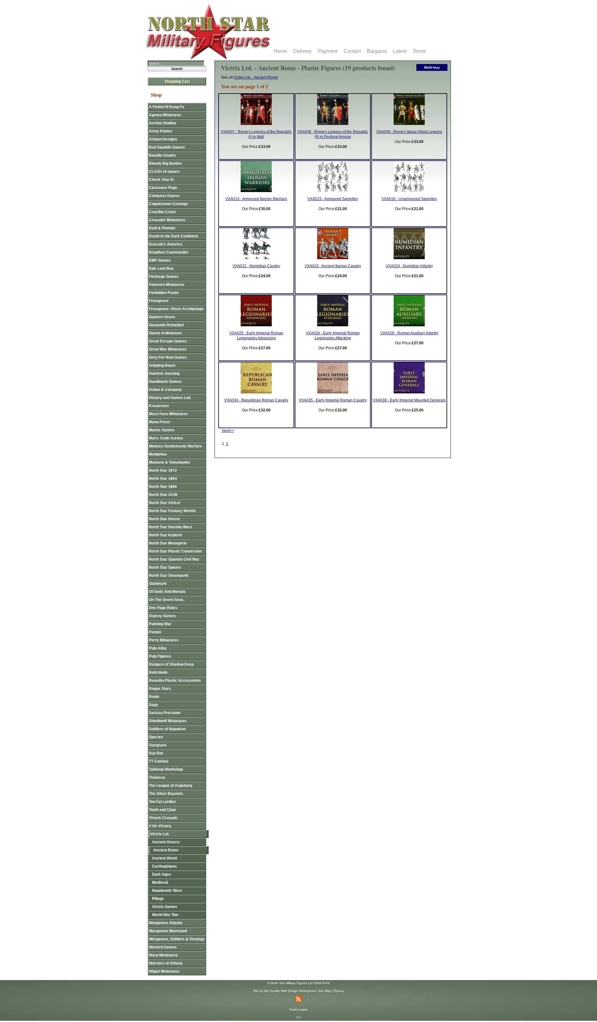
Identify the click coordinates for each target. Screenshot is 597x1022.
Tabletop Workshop (166, 769)
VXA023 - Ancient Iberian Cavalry (333, 266)
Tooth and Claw (162, 810)
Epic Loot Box (161, 268)
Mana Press (159, 422)
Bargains (377, 51)
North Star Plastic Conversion (175, 551)
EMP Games (160, 260)
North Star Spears (165, 567)
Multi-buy (432, 67)
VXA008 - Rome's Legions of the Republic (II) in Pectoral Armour (332, 134)
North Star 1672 (163, 470)
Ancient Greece (166, 842)
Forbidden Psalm (164, 293)
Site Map (324, 990)
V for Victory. (160, 826)
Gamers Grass (162, 317)
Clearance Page (163, 188)
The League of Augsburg (170, 785)
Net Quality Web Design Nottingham (290, 990)
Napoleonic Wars (167, 890)
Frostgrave (159, 301)
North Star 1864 (163, 478)
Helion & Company (165, 389)
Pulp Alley (158, 648)
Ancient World (164, 858)
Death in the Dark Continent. (174, 236)
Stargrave (158, 745)
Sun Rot (156, 753)
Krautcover (159, 406)
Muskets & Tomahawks (169, 462)
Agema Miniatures (165, 115)
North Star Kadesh (165, 535)
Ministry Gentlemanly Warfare (175, 446)
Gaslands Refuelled (166, 325)
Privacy (339, 990)
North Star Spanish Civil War (174, 559)
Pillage (158, 898)
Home (280, 51)
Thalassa (157, 777)
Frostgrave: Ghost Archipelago (176, 309)
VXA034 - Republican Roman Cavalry (256, 400)
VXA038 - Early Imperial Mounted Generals (409, 400)
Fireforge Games (164, 276)
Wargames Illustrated (168, 931)
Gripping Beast (162, 365)
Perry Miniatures (163, 640)
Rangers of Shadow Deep (171, 664)
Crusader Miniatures (167, 220)
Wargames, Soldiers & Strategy (177, 939)
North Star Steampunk (168, 575)
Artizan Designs (163, 139)
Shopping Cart (177, 81)
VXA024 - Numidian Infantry (409, 266)
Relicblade (158, 672)
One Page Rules (163, 608)
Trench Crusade (163, 818)
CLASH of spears (164, 171)
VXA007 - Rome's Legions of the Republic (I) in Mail (256, 134)
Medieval (160, 882)
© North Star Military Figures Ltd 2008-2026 (298, 983)
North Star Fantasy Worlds (172, 511)
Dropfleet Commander (168, 252)
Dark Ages (161, 874)
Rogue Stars (160, 688)
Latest (399, 51)
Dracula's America (165, 244)
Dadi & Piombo (162, 228)
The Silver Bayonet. (166, 793)
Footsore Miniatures (166, 284)
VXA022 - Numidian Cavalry (256, 266)
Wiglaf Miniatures (164, 971)
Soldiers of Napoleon (167, 729)
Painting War (160, 624)
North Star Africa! (164, 503)
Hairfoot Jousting (164, 373)
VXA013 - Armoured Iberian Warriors (256, 199)
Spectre (156, 737)
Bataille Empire (162, 155)
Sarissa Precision (164, 713)
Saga (153, 705)
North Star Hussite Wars (170, 527)
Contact (352, 51)
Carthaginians (164, 866)
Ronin (154, 696)
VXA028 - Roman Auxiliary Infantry (409, 333)
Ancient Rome (165, 850)
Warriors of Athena (166, 963)
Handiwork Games (165, 381)
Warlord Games (163, 947)
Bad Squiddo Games (167, 147)
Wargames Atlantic (166, 923)
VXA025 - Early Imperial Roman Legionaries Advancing (256, 335)
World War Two (165, 915)
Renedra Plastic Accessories (175, 680)
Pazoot (155, 632)
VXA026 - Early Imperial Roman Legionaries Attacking (333, 335)
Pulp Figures (160, 656)
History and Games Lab (170, 398)
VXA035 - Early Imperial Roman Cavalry (333, 400)
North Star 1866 (163, 486)
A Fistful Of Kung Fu (166, 107)
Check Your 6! (161, 179)
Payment (327, 51)
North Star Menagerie (168, 543)
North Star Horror (164, 519)
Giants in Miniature (165, 333)
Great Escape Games (168, 341)
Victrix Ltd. (159, 834)
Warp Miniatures (163, 955)
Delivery (302, 51)
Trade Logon (298, 1009)
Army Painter (161, 131)
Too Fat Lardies (162, 802)
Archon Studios (162, 123)
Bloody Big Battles (165, 163)
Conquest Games (164, 196)
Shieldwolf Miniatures (168, 721)
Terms (419, 51)
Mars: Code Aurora (166, 438)
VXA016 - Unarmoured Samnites (409, 199)
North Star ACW (163, 495)
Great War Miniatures (168, 349)
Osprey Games (162, 616)
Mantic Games (161, 430)
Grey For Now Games (168, 357)
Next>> (227, 431)
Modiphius (158, 454)
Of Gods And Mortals (167, 591)
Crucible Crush (162, 212)
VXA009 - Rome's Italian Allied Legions (409, 132)
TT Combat (158, 761)
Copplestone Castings (168, 204)
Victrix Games (164, 907)
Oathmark (158, 583)
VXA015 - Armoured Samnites (333, 199)
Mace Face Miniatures (168, 414)
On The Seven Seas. (166, 600)
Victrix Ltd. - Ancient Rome (256, 77)
